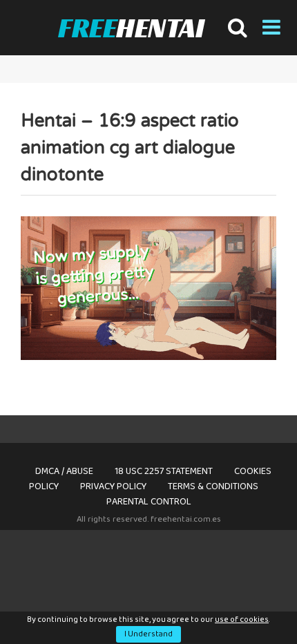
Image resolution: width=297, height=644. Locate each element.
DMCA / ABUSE (64, 471)
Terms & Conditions (213, 486)
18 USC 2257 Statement (164, 471)
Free (131, 27)
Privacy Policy (113, 486)
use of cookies (242, 619)
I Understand (148, 634)
